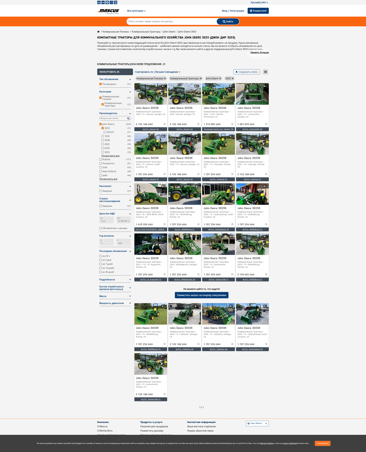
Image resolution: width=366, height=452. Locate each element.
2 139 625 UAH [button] (245, 274)
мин (101, 218)
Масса (102, 296)
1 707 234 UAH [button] (144, 174)
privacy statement (290, 443)
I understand (322, 443)
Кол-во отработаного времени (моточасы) (111, 287)
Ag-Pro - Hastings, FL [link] (218, 179)
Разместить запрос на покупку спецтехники (201, 295)
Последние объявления (113, 251)
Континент (105, 186)
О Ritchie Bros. (105, 430)
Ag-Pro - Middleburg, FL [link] (185, 229)
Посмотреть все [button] (111, 155)
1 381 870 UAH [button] (245, 124)
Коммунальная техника (116, 31)
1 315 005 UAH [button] (212, 124)
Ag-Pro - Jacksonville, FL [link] (218, 279)
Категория (105, 91)
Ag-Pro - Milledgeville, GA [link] (184, 279)
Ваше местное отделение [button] (201, 426)
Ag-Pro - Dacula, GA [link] (151, 129)
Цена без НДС (107, 213)
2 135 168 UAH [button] (144, 124)
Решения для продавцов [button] (154, 426)
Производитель (108, 113)
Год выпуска (106, 236)
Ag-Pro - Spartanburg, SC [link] (218, 229)
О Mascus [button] (102, 426)
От (101, 240)
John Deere (169, 31)
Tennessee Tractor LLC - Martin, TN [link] (218, 129)
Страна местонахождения (109, 199)
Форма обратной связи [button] (200, 430)
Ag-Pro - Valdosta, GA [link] (185, 349)
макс (118, 218)
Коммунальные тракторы (146, 31)
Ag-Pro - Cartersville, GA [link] (252, 129)
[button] (115, 72)
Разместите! (259, 10)
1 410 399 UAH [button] (144, 224)
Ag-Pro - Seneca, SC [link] (151, 179)
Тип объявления (108, 79)
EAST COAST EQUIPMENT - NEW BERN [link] (152, 229)
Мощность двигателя (111, 303)
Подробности (107, 279)
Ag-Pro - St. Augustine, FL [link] (150, 279)
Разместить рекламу (151, 430)
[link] (150, 94)
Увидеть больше (259, 52)
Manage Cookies (266, 443)
